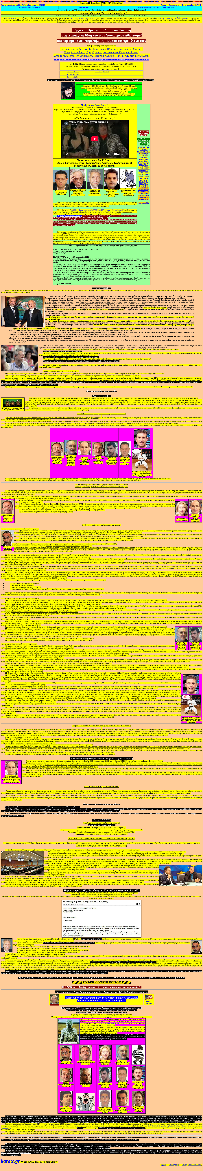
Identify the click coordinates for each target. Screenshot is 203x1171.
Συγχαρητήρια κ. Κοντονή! (74, 49)
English (149, 1001)
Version (149, 1003)
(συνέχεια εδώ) (143, 203)
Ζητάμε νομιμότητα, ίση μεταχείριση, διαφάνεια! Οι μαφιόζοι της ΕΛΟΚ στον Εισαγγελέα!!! (101, 55)
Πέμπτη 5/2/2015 (73, 72)
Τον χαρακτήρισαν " (104, 1023)
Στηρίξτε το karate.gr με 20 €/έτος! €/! (156, 7)
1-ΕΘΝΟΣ (143, 180)
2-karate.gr (143, 188)
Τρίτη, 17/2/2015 (72, 77)
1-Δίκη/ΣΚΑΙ (143, 171)
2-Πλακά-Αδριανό (143, 197)
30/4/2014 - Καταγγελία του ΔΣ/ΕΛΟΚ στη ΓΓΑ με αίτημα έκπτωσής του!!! (97, 210)
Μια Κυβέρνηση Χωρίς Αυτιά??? (94, 105)
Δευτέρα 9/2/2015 (73, 74)
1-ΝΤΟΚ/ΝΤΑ (143, 178)
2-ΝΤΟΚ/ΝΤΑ (143, 186)
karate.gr (10, 1161)
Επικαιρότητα (174, 5)
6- (144, 157)
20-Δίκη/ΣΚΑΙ (143, 184)
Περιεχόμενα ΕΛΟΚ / (191, 5)
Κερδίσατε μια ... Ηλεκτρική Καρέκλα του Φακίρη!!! (116, 49)
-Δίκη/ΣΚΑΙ (143, 161)
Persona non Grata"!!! (118, 1023)
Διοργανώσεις (84, 7)
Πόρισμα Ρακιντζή (143, 190)
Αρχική (163, 5)
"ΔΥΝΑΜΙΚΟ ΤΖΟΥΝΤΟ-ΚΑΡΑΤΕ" (83, 18)
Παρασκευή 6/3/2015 (102, 72)
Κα (101, 52)
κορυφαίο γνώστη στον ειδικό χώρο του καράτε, (174, 18)
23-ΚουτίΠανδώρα (143, 192)
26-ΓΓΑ (143, 199)
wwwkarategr (11, 18)
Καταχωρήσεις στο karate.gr (29, 7)
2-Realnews (143, 150)
